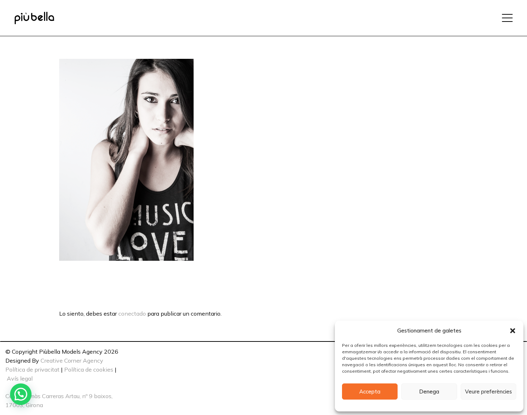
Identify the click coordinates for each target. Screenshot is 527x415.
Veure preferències (488, 391)
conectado (132, 313)
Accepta (369, 391)
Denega (429, 391)
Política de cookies (88, 369)
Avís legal (20, 378)
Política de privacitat (32, 369)
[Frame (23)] (34, 18)
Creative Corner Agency (72, 360)
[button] (512, 330)
